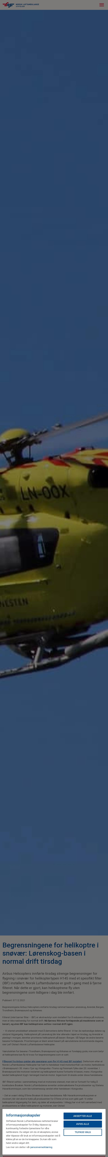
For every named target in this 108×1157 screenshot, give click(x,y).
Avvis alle (82, 1124)
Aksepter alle (82, 1116)
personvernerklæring (41, 1147)
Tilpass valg (83, 1132)
